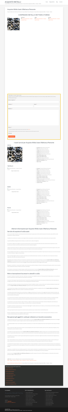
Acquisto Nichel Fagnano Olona (11, 383)
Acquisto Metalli (13, 2)
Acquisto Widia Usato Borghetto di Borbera (52, 392)
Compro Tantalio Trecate (49, 396)
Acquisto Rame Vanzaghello (10, 382)
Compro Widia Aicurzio (29, 404)
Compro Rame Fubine (9, 376)
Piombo (14, 360)
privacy (29, 129)
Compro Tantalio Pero (49, 404)
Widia (8, 360)
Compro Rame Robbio (49, 399)
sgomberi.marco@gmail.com (11, 402)
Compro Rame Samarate (49, 400)
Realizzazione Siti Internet (9, 410)
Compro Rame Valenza (29, 403)
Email (35, 104)
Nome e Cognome (11, 99)
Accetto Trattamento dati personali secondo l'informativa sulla (19, 129)
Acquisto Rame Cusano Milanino (30, 400)
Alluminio (24, 360)
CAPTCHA (10, 133)
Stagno (11, 360)
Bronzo (18, 360)
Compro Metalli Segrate (29, 392)
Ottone (27, 360)
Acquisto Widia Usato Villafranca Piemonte (14, 363)
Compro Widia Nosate (9, 367)
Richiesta (10, 108)
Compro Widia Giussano (10, 373)
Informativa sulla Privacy (8, 409)
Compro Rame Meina (9, 380)
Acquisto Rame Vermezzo (10, 378)
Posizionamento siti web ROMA (17, 410)
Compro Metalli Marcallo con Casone (51, 395)
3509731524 (9, 401)
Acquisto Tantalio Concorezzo (11, 369)
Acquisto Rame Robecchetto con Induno (32, 393)
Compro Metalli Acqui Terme (10, 375)
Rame (21, 360)
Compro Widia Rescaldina (29, 396)
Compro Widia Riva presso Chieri (30, 395)
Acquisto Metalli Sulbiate (10, 371)
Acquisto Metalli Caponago (50, 403)
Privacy (10, 127)
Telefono (10, 104)
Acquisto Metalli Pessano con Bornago (31, 402)
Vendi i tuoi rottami (33, 360)
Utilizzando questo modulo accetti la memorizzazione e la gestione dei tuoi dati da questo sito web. (24, 131)
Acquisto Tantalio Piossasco (30, 399)
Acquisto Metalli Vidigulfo (49, 402)
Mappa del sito (15, 409)
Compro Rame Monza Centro (50, 393)
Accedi (18, 409)
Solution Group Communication (27, 410)
